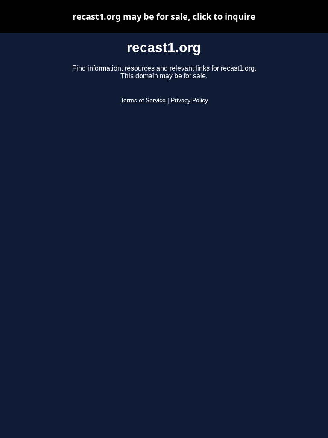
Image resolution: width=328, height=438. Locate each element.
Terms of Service (143, 100)
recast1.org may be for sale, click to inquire (164, 16)
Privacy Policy (189, 100)
